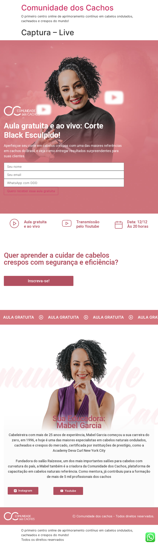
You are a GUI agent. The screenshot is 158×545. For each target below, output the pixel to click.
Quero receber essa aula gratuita (31, 191)
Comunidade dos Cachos (67, 7)
